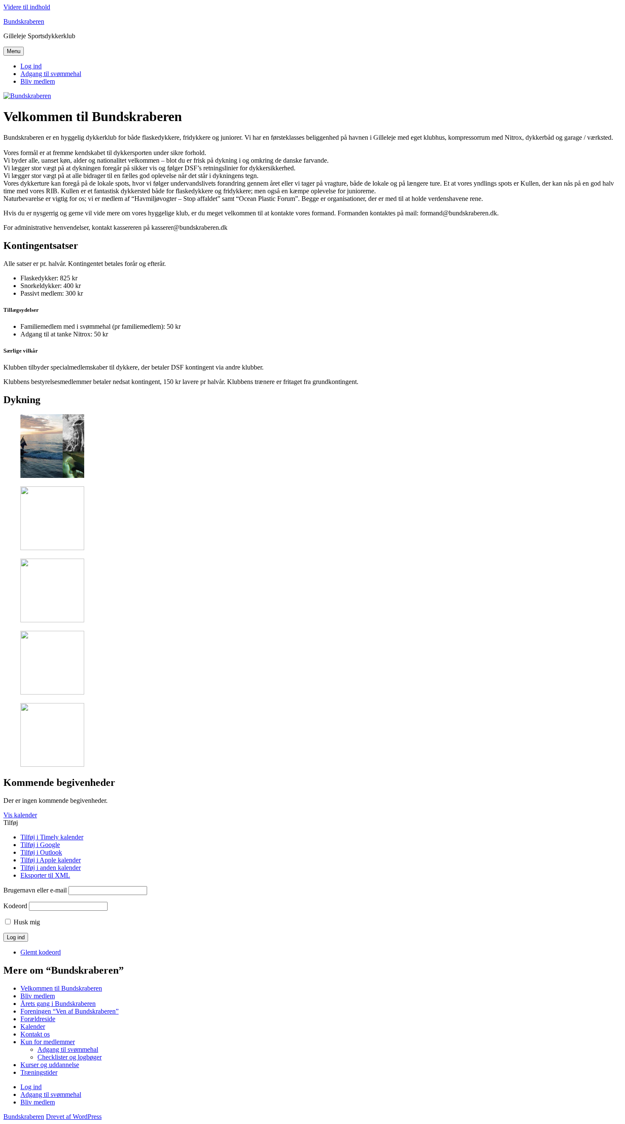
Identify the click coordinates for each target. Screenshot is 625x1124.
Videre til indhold (26, 7)
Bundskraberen (23, 21)
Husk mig (27, 922)
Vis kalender (20, 815)
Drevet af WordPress (74, 1116)
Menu (13, 51)
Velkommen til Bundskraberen (61, 988)
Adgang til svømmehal (50, 73)
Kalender (32, 1026)
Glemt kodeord (40, 952)
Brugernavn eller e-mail (35, 890)
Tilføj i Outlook (41, 852)
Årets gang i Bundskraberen (58, 1003)
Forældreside (37, 1018)
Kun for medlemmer (47, 1041)
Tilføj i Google (40, 844)
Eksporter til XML (45, 875)
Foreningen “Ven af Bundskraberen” (69, 1011)
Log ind (31, 66)
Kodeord (15, 905)
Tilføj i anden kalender (50, 867)
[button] (10, 822)
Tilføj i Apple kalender (50, 860)
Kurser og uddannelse (49, 1064)
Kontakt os (35, 1034)
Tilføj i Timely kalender (51, 837)
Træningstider (38, 1072)
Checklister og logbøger (69, 1057)
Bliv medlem (37, 81)
